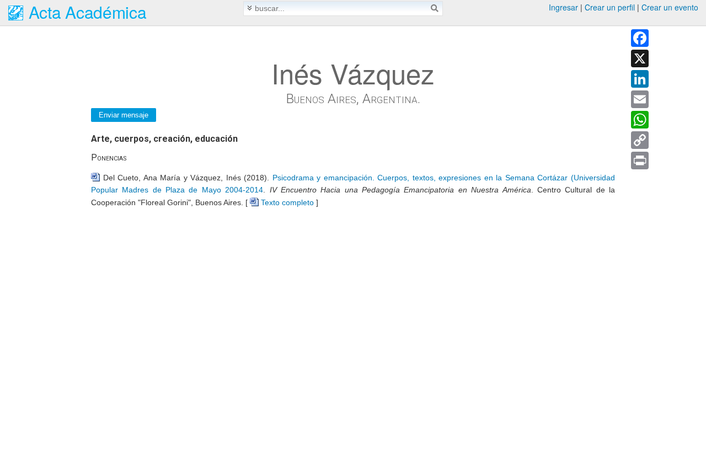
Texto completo (287, 202)
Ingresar (563, 7)
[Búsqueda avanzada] (249, 8)
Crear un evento (669, 7)
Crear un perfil (610, 7)
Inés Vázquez (353, 73)
